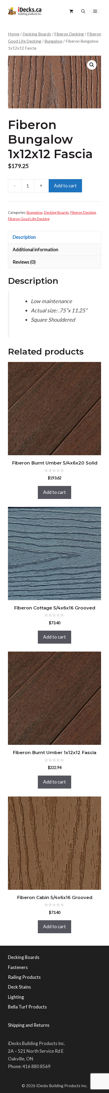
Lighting (16, 997)
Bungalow (53, 41)
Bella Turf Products (27, 1007)
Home (13, 34)
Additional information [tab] (35, 249)
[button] (83, 11)
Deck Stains (19, 987)
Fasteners (18, 967)
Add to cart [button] (54, 492)
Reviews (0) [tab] (24, 262)
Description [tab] (24, 237)
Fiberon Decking (69, 34)
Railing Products (24, 977)
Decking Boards (36, 34)
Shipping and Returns (28, 1025)
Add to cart (65, 185)
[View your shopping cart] (71, 11)
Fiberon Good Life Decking (28, 219)
